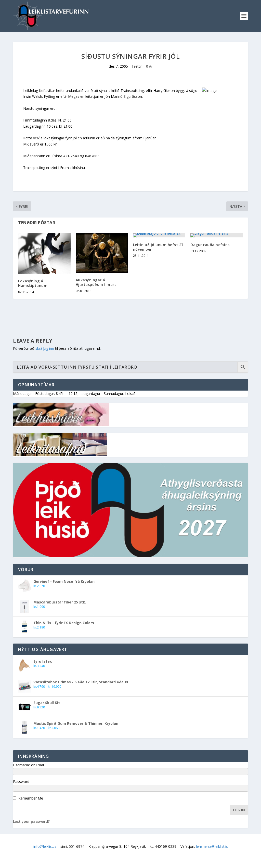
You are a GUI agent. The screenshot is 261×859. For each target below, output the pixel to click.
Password (21, 781)
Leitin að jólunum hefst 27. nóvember (159, 247)
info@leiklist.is (44, 846)
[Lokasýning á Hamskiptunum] (44, 253)
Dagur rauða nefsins (210, 244)
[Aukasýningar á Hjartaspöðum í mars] (102, 253)
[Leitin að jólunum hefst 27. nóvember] (159, 235)
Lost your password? (31, 821)
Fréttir (137, 66)
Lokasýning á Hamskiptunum (32, 283)
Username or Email (29, 765)
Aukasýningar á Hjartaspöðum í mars (96, 282)
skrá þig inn (44, 348)
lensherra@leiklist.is (212, 846)
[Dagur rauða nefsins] (216, 235)
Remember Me (30, 798)
